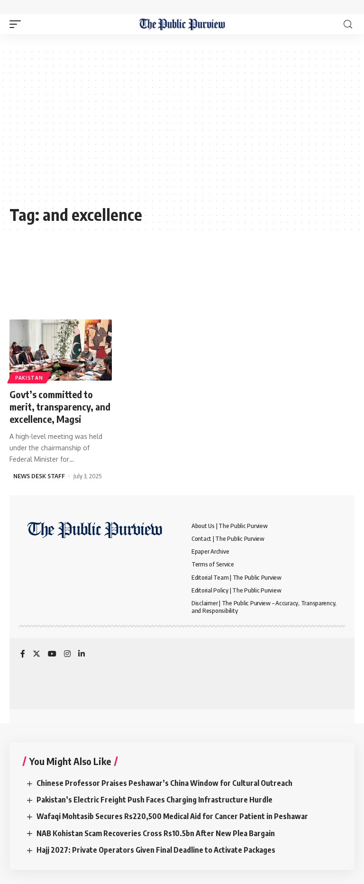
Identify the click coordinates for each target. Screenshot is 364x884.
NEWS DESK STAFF (39, 476)
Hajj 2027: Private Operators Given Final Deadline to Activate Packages (155, 850)
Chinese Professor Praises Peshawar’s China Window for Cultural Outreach (164, 783)
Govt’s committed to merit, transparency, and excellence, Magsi (59, 406)
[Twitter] (36, 654)
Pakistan (29, 378)
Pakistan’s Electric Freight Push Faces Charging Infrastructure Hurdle (154, 799)
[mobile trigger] (17, 24)
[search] (348, 24)
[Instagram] (67, 654)
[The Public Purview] (182, 24)
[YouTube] (52, 654)
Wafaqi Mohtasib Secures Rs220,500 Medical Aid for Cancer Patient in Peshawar (172, 816)
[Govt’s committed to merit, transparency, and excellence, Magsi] (60, 350)
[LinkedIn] (81, 654)
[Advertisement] (182, 131)
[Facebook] (23, 654)
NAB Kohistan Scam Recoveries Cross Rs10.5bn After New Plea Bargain (155, 833)
